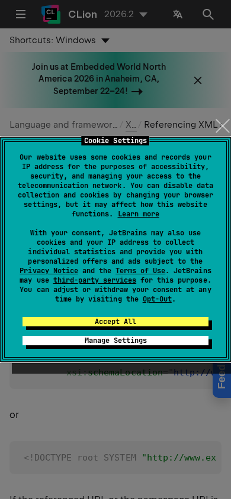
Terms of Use (140, 271)
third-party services (94, 280)
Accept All (115, 321)
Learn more (138, 214)
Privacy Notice (49, 271)
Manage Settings (116, 340)
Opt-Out (157, 299)
